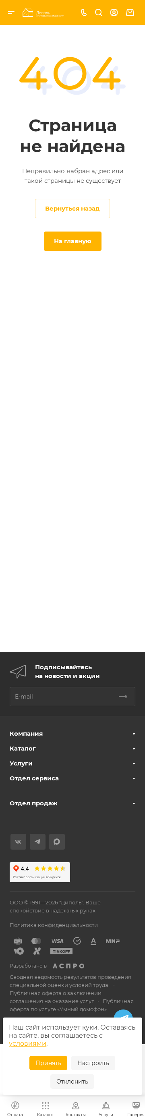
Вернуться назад (72, 208)
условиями (27, 1043)
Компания (26, 733)
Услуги (21, 763)
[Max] (57, 842)
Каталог (23, 748)
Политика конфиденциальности (54, 925)
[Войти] (114, 13)
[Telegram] (38, 842)
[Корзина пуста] (130, 13)
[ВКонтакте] (18, 842)
